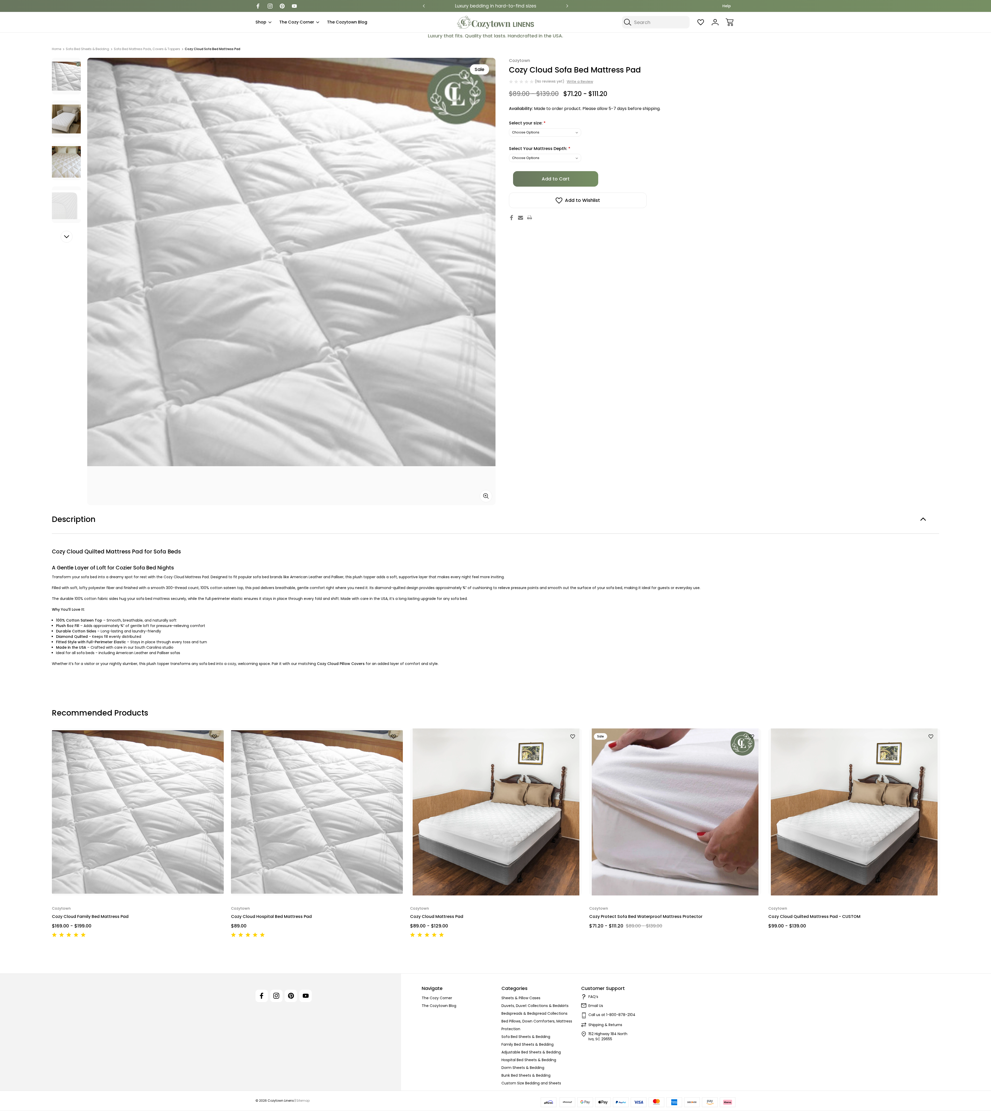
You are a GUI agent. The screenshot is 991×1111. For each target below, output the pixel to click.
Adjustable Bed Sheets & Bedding (531, 1052)
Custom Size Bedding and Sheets (531, 1083)
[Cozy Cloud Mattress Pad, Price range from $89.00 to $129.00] (496, 811)
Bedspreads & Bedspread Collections (534, 1013)
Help (726, 6)
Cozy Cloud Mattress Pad (436, 916)
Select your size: (527, 123)
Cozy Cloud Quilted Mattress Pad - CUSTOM (814, 916)
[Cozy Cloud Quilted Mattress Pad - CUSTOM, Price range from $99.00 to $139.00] (854, 811)
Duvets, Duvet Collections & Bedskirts (535, 1005)
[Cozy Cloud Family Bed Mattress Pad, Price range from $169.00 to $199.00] (138, 811)
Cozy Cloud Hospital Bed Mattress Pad (271, 916)
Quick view (201, 745)
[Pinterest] (282, 6)
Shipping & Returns (605, 1024)
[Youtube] (294, 6)
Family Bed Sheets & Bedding (527, 1044)
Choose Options (138, 883)
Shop (260, 22)
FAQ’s (593, 996)
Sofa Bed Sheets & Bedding (525, 1036)
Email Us (595, 1005)
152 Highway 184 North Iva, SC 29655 (607, 1036)
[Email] (520, 217)
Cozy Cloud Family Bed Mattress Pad (90, 916)
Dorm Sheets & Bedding (522, 1067)
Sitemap (303, 1100)
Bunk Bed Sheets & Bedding (525, 1075)
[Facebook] (257, 6)
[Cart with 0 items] (730, 22)
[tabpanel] (66, 76)
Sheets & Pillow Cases (520, 998)
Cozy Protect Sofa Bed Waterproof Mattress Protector (645, 916)
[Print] (529, 217)
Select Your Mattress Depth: (539, 149)
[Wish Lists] (701, 22)
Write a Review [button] (580, 81)
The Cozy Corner (296, 22)
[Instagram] (270, 6)
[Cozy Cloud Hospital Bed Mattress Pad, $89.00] (317, 811)
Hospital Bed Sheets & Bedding (528, 1059)
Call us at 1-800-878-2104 (611, 1014)
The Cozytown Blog (347, 22)
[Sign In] (715, 22)
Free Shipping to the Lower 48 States (495, 6)
